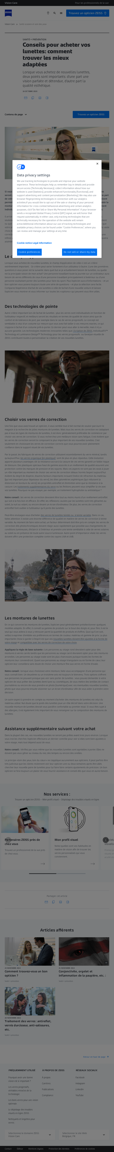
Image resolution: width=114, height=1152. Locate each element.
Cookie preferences (29, 252)
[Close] (97, 163)
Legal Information (42, 242)
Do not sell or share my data (79, 252)
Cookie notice (25, 242)
